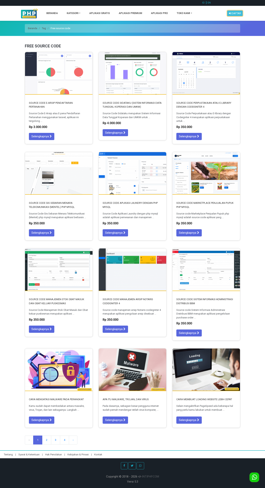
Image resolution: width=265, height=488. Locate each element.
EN (209, 2)
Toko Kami (183, 13)
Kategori (73, 13)
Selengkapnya (40, 136)
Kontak (98, 454)
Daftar (236, 13)
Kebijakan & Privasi (78, 454)
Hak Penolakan (53, 454)
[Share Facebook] (124, 465)
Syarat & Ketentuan (29, 454)
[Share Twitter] (132, 465)
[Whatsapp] (140, 465)
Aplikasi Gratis (99, 13)
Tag (44, 28)
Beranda (52, 13)
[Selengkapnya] (59, 73)
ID (203, 2)
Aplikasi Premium (130, 13)
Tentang (8, 454)
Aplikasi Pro (159, 13)
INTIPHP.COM (150, 476)
